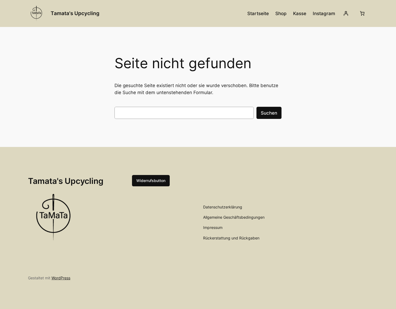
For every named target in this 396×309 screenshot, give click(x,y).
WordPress (60, 278)
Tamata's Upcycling (75, 13)
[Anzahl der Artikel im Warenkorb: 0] (362, 13)
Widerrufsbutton (150, 180)
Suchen (269, 113)
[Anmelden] (346, 13)
